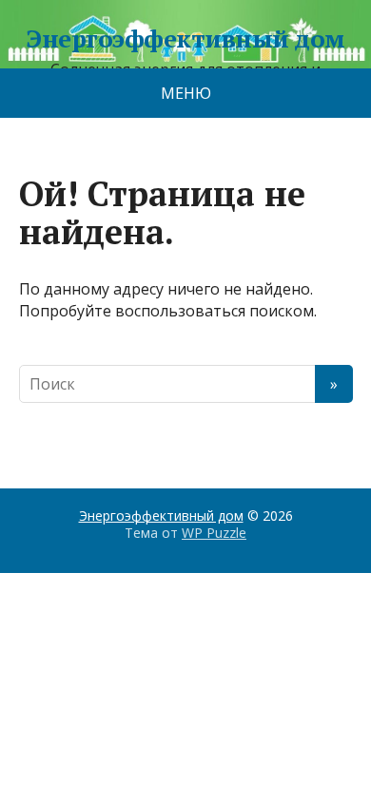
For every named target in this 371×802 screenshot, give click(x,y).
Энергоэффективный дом (185, 39)
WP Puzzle (214, 533)
